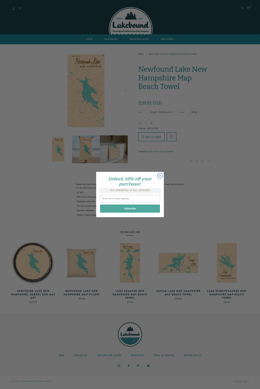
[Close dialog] (160, 175)
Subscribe (130, 208)
